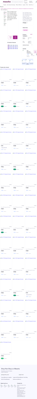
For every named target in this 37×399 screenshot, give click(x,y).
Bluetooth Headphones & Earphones (26, 8)
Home (2, 8)
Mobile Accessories (7, 8)
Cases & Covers (15, 8)
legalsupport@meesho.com (21, 395)
